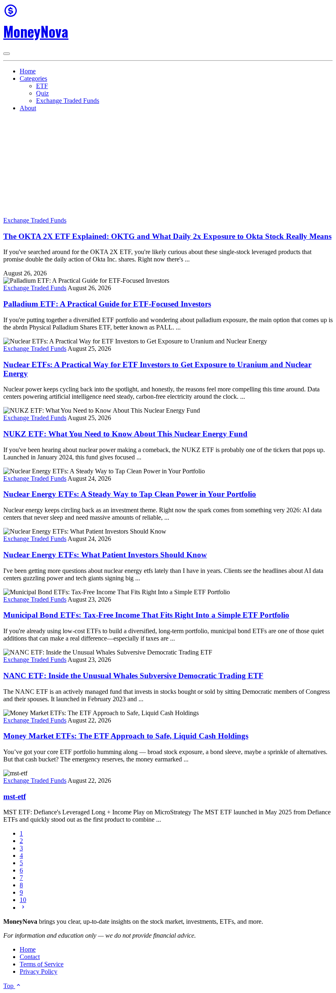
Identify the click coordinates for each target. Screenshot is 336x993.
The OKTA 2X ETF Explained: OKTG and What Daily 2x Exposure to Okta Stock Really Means (167, 236)
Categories (33, 78)
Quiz (42, 93)
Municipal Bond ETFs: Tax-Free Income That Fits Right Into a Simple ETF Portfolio (146, 615)
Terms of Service (42, 964)
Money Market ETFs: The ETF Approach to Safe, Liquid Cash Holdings (125, 736)
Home (28, 71)
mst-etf (14, 796)
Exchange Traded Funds (67, 100)
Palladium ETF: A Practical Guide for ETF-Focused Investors (107, 304)
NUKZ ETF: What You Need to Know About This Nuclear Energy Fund (125, 433)
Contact (30, 956)
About (28, 108)
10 (23, 899)
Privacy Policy (38, 971)
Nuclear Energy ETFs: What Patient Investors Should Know (105, 554)
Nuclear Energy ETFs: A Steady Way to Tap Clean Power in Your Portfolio (129, 494)
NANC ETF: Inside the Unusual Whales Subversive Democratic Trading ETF (133, 675)
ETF (42, 85)
